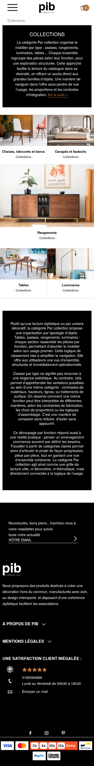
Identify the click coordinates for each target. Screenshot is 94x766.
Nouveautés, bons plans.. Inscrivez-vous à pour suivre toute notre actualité (42, 528)
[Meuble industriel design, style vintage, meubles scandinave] (47, 7)
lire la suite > (58, 94)
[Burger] (13, 7)
